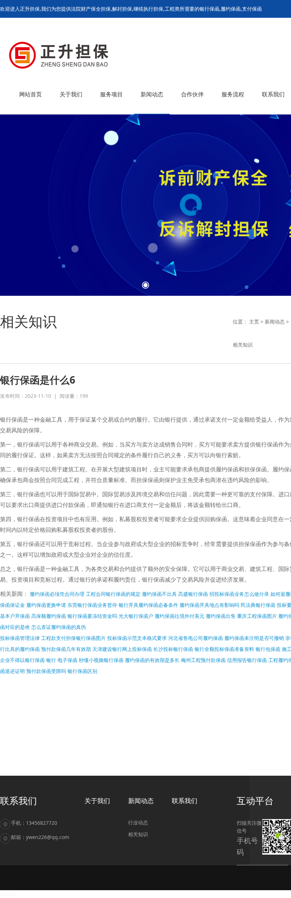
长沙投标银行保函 (173, 649)
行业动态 (138, 822)
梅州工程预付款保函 (203, 660)
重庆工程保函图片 (257, 616)
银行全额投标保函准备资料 (224, 649)
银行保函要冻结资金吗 (92, 616)
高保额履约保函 (48, 616)
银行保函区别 (82, 671)
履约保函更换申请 (46, 605)
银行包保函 (268, 649)
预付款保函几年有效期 (66, 649)
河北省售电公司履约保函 (195, 638)
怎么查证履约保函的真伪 (58, 627)
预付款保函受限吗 (46, 671)
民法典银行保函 (258, 605)
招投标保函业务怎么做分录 (239, 593)
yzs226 (8, 894)
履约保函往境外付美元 (179, 616)
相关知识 (243, 344)
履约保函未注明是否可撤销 (254, 638)
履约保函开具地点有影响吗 (209, 605)
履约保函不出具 (159, 593)
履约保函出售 (221, 616)
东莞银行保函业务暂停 (92, 605)
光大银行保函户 (136, 616)
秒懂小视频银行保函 (101, 660)
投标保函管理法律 (20, 638)
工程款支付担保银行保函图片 (73, 638)
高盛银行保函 (193, 593)
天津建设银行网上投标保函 (122, 649)
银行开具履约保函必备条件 (148, 605)
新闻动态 (275, 321)
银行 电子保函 (61, 660)
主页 (254, 321)
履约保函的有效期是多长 (152, 660)
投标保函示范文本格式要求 (137, 638)
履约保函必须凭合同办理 (57, 593)
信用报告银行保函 (247, 660)
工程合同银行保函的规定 (113, 593)
